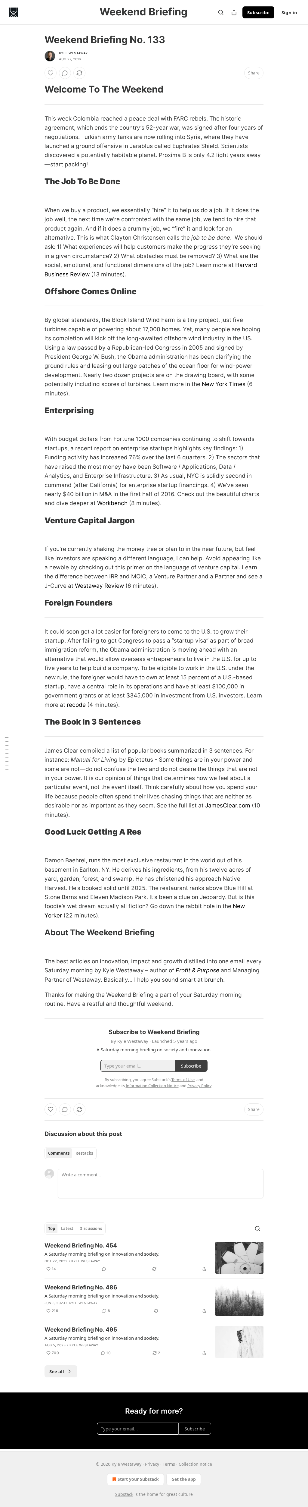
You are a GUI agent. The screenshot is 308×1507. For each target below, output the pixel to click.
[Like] (51, 73)
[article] (154, 1257)
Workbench (112, 503)
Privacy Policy (199, 1085)
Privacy (152, 1464)
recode (76, 704)
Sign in (289, 12)
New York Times (223, 384)
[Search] (221, 12)
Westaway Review (99, 585)
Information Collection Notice (152, 1085)
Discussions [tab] (90, 1228)
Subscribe (258, 12)
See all (56, 1371)
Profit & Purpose (197, 970)
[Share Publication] (234, 12)
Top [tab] (51, 1228)
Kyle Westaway (73, 53)
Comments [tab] (58, 1153)
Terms (169, 1464)
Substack (124, 1494)
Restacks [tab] (84, 1153)
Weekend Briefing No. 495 (81, 1329)
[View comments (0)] (65, 73)
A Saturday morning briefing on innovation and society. (102, 1254)
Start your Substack (138, 1479)
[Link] (36, 89)
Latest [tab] (67, 1228)
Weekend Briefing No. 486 (81, 1287)
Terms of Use (183, 1079)
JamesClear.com (227, 805)
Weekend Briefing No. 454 (81, 1245)
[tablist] (71, 1153)
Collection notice (195, 1464)
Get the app (183, 1479)
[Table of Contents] (6, 753)
